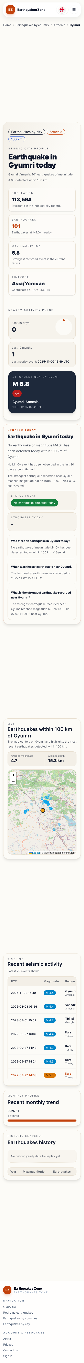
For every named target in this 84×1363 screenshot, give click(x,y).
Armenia (59, 25)
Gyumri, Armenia (25, 402)
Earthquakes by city (26, 132)
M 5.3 (50, 1075)
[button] (13, 775)
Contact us (10, 1350)
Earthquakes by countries (20, 1318)
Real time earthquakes (18, 1312)
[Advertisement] (42, 73)
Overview (9, 1306)
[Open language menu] (62, 9)
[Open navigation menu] (74, 10)
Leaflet (36, 852)
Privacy (8, 1344)
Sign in (7, 1356)
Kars (68, 1073)
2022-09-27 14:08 (23, 1075)
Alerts (7, 1338)
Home (7, 25)
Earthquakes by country (32, 25)
